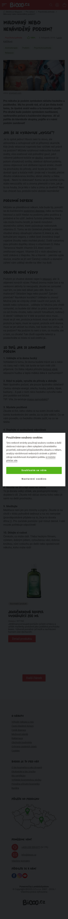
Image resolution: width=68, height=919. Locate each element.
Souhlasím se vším (34, 470)
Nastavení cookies (34, 479)
